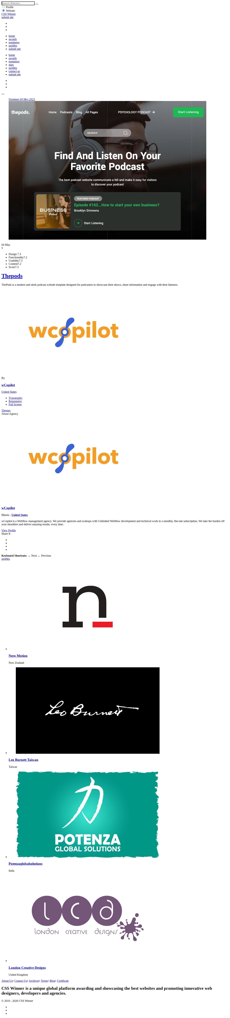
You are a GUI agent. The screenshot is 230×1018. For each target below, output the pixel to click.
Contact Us (20, 980)
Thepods (11, 276)
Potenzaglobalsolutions (25, 864)
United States (9, 391)
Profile (9, 7)
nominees (14, 42)
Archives (34, 980)
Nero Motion (18, 656)
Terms (44, 980)
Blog (52, 980)
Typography (15, 397)
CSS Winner (8, 13)
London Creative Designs (27, 968)
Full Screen (15, 404)
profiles (13, 45)
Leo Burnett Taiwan (23, 760)
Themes (5, 410)
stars (11, 64)
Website (10, 10)
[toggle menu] (2, 94)
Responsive (15, 401)
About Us (7, 980)
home (12, 35)
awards (13, 39)
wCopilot (8, 385)
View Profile (8, 530)
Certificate (63, 980)
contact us (14, 71)
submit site (7, 17)
